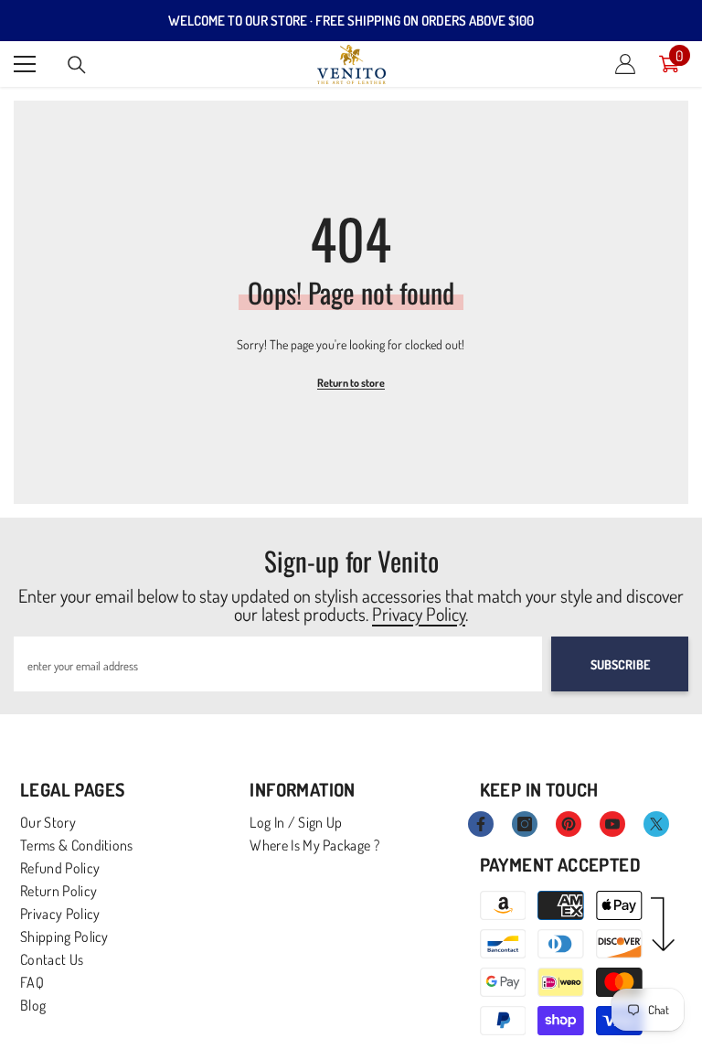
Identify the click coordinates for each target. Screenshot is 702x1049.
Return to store (351, 383)
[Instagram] (524, 824)
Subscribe (620, 664)
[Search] (77, 65)
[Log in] (625, 64)
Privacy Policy (418, 614)
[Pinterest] (568, 824)
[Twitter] (656, 824)
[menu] (25, 64)
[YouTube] (612, 824)
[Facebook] (481, 824)
